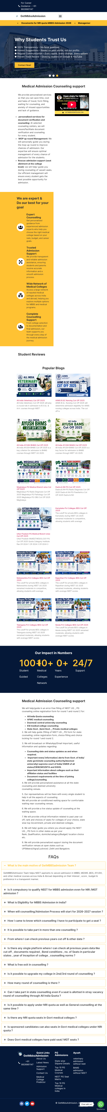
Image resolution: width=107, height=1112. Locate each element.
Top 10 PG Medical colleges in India (60, 1087)
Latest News (42, 1062)
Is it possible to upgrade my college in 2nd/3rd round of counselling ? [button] (51, 973)
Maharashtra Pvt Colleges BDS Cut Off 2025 (33, 579)
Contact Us (42, 1073)
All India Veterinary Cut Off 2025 (31, 400)
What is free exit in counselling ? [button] (28, 964)
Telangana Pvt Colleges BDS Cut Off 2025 (32, 626)
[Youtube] (32, 1103)
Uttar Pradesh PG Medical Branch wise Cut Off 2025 (33, 535)
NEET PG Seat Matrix (62, 1078)
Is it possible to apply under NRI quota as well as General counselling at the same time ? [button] (52, 1006)
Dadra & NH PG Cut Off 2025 (68, 487)
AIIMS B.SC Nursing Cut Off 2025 (70, 400)
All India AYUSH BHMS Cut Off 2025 (32, 445)
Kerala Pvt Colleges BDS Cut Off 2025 (71, 625)
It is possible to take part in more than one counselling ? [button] (43, 929)
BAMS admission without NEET (80, 1070)
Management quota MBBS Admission (79, 23)
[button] (60, 16)
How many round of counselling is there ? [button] (34, 982)
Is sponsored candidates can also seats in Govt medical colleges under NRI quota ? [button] (52, 1028)
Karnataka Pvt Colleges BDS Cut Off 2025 (71, 509)
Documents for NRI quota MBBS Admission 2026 (29, 23)
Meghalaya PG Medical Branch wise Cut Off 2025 (34, 488)
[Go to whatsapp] (100, 1104)
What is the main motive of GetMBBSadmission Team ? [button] (42, 865)
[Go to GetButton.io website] (101, 1109)
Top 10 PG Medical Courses (60, 1070)
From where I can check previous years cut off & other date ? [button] (46, 939)
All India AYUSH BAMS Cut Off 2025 (71, 445)
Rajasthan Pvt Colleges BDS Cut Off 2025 (70, 579)
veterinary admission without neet (79, 1061)
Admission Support (41, 1067)
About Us (41, 1058)
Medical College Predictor (41, 1079)
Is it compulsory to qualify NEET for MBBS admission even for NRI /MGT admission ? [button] (50, 891)
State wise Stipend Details (62, 1062)
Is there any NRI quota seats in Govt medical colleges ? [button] (42, 1017)
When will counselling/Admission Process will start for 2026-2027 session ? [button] (55, 911)
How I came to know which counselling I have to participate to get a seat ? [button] (54, 920)
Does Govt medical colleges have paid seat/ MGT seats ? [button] (43, 1039)
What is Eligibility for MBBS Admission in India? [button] (37, 902)
